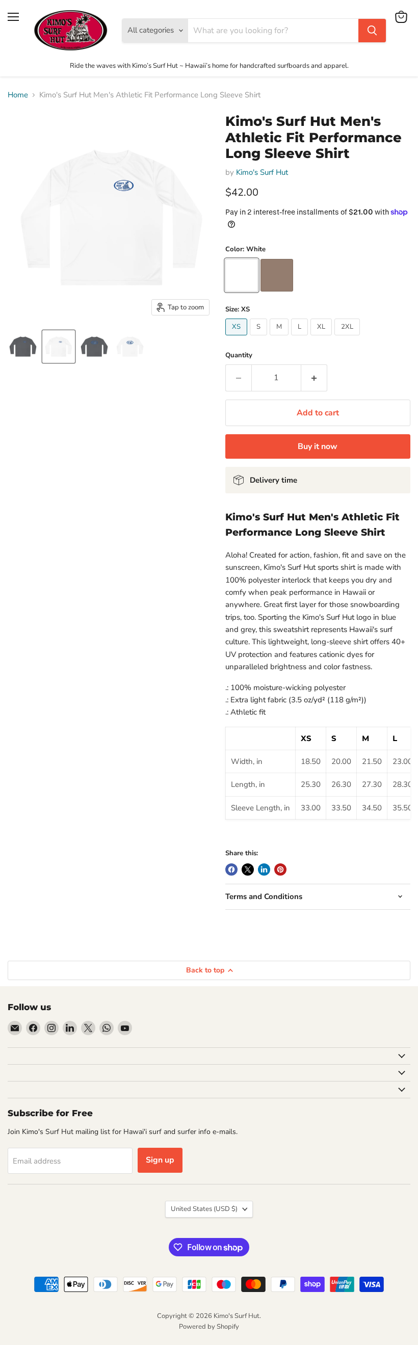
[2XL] (348, 338)
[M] (280, 338)
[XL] (322, 338)
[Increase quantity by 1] (314, 377)
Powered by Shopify (209, 1326)
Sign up (160, 1160)
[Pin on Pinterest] (280, 869)
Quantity (238, 355)
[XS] (237, 338)
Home (18, 95)
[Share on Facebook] (231, 869)
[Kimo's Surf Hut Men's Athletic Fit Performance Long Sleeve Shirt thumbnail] (23, 346)
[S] (260, 338)
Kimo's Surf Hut (262, 172)
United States (204, 1209)
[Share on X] (248, 869)
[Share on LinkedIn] (264, 869)
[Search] (372, 30)
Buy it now (317, 446)
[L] (300, 338)
